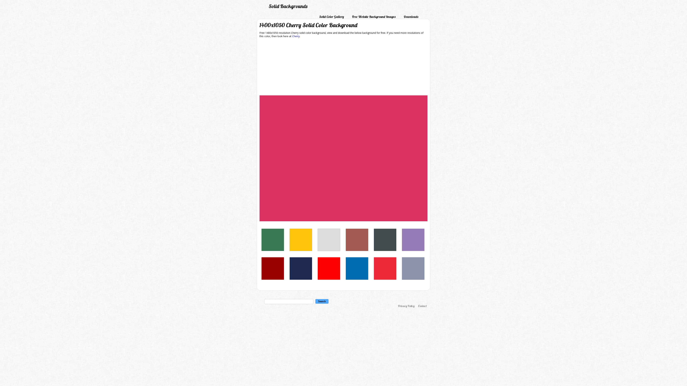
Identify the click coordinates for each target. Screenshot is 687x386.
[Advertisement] (343, 67)
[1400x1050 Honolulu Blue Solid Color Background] (357, 279)
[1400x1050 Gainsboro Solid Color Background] (329, 250)
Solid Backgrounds (288, 6)
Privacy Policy (406, 306)
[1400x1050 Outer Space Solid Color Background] (385, 250)
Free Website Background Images (374, 17)
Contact (422, 306)
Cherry (296, 36)
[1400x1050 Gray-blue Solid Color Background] (413, 279)
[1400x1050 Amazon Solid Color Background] (272, 250)
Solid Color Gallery (331, 17)
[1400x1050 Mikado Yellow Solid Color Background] (300, 250)
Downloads (411, 17)
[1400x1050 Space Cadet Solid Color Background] (300, 279)
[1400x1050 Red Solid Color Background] (329, 279)
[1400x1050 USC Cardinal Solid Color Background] (272, 279)
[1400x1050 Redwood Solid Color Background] (357, 250)
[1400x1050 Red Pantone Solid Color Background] (385, 279)
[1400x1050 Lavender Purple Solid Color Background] (413, 250)
